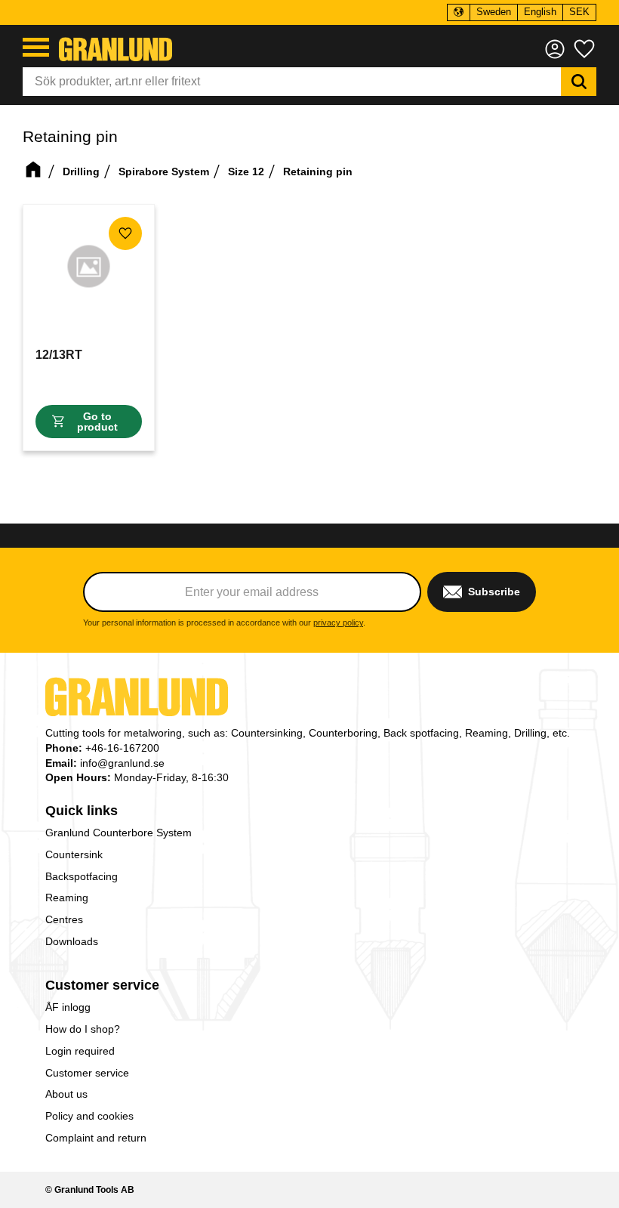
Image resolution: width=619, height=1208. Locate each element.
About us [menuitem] (66, 1094)
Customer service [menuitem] (102, 985)
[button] (36, 47)
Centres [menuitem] (64, 919)
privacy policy (338, 622)
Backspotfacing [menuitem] (81, 876)
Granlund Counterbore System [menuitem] (118, 832)
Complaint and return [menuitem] (95, 1138)
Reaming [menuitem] (66, 897)
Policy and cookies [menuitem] (89, 1116)
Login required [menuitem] (80, 1051)
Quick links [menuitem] (81, 810)
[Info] (88, 421)
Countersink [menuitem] (74, 854)
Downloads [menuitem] (71, 941)
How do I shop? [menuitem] (82, 1029)
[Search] (578, 81)
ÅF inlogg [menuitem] (68, 1007)
